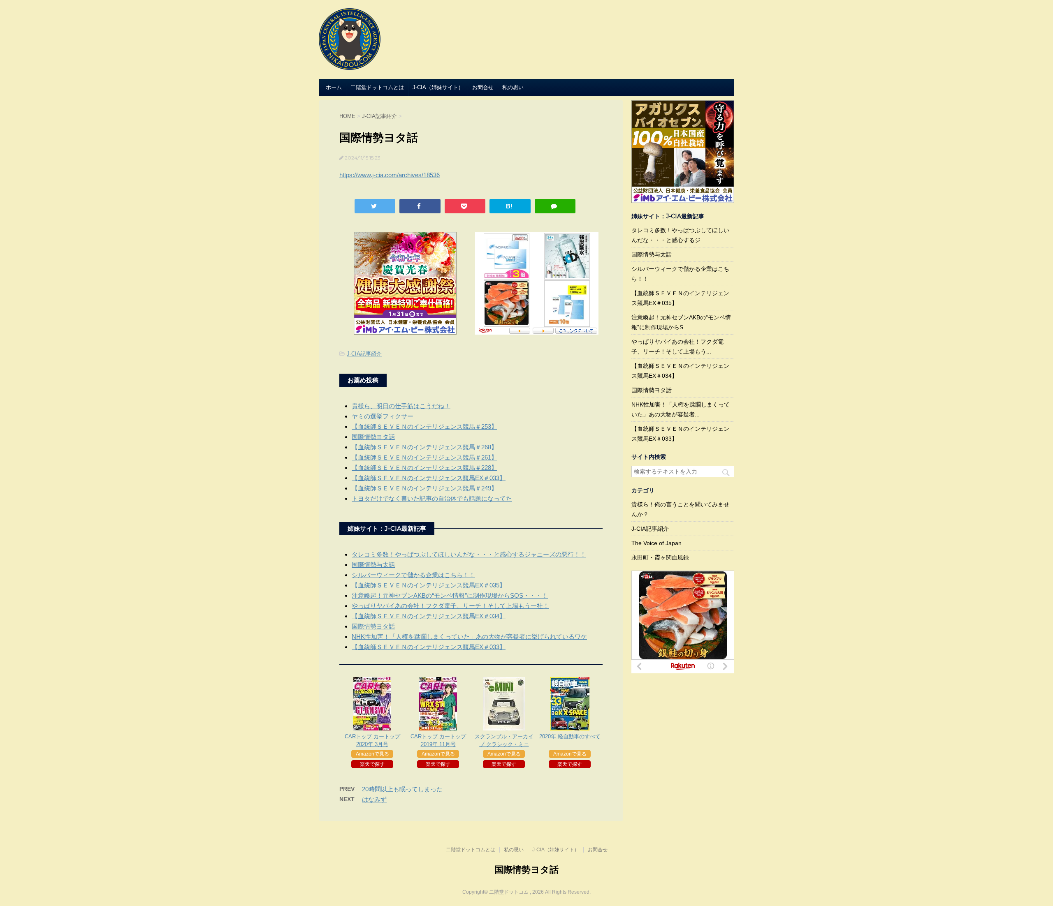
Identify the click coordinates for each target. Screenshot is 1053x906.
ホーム (334, 87)
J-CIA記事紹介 (364, 354)
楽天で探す (372, 764)
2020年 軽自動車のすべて (570, 736)
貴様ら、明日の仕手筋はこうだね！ (401, 405)
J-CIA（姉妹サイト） (438, 87)
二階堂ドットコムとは (377, 87)
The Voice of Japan (656, 543)
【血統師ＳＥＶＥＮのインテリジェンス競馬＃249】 (424, 488)
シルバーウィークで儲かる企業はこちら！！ (413, 574)
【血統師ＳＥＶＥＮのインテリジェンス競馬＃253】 (424, 426)
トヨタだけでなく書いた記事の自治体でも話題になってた (432, 498)
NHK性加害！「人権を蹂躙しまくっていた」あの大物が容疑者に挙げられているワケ (469, 636)
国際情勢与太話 (373, 564)
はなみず (374, 799)
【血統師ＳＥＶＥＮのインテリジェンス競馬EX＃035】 (429, 585)
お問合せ (483, 87)
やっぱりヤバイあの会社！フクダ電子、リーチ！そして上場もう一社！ (450, 605)
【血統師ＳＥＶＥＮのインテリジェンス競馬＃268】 (424, 447)
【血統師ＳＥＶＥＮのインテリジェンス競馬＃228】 (424, 467)
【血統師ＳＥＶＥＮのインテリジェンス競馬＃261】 (424, 457)
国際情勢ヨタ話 (373, 436)
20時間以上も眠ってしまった (402, 789)
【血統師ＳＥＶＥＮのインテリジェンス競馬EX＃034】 (429, 615)
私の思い (513, 87)
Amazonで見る (372, 754)
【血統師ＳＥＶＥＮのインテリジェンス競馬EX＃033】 (429, 477)
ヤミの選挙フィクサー (382, 416)
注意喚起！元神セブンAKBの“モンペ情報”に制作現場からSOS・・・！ (450, 595)
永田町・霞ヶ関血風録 (660, 557)
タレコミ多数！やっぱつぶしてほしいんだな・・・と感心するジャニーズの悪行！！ (469, 554)
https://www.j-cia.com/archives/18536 (389, 174)
